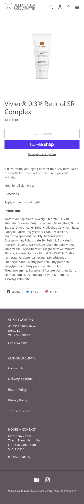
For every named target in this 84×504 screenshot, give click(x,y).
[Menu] (77, 6)
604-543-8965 (20, 457)
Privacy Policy (18, 400)
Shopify (71, 491)
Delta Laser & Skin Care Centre (35, 491)
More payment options (42, 154)
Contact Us (15, 368)
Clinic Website (18, 343)
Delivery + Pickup (20, 379)
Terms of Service (19, 411)
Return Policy (17, 389)
